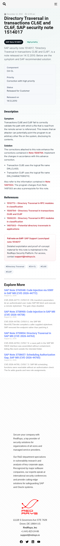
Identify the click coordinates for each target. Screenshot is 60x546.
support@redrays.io (25, 256)
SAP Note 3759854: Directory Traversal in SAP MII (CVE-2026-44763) (27, 335)
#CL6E (43, 266)
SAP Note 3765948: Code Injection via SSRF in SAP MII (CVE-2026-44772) (28, 292)
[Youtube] (38, 541)
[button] (4, 4)
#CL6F (9, 272)
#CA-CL (32, 266)
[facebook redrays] (21, 541)
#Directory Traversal (15, 266)
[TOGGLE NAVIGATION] (48, 4)
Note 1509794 (36, 152)
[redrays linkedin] (32, 541)
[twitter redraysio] (27, 541)
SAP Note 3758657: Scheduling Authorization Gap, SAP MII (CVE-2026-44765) (29, 356)
